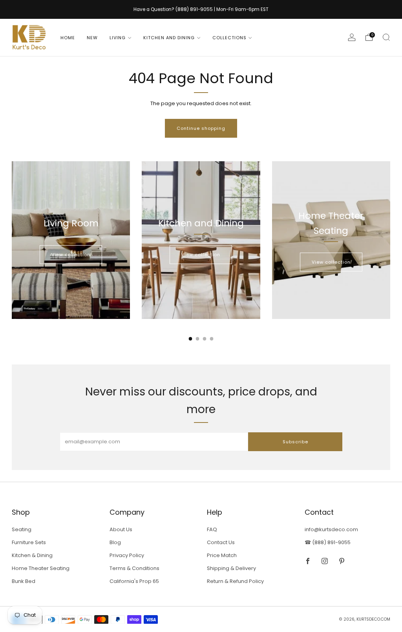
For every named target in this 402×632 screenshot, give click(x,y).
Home (67, 38)
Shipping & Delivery (231, 568)
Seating (21, 529)
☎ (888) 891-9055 (328, 542)
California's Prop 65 (134, 581)
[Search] (386, 37)
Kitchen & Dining (32, 555)
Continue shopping (201, 128)
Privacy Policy (127, 555)
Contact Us (221, 542)
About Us (121, 529)
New (92, 38)
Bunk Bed (23, 581)
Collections (229, 38)
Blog (115, 542)
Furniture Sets (29, 542)
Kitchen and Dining (169, 38)
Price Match (222, 555)
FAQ (212, 529)
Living (118, 38)
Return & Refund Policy (235, 581)
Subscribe (295, 442)
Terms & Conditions (134, 568)
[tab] (190, 339)
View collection (70, 254)
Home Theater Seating (40, 568)
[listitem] (201, 9)
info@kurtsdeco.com (331, 529)
